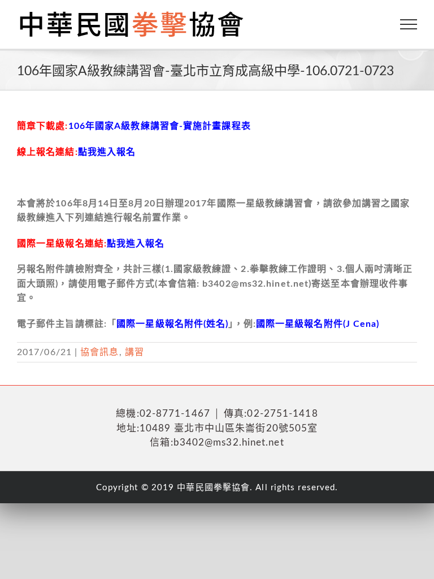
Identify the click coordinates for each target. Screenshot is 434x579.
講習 (134, 352)
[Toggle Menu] (409, 24)
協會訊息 (99, 352)
